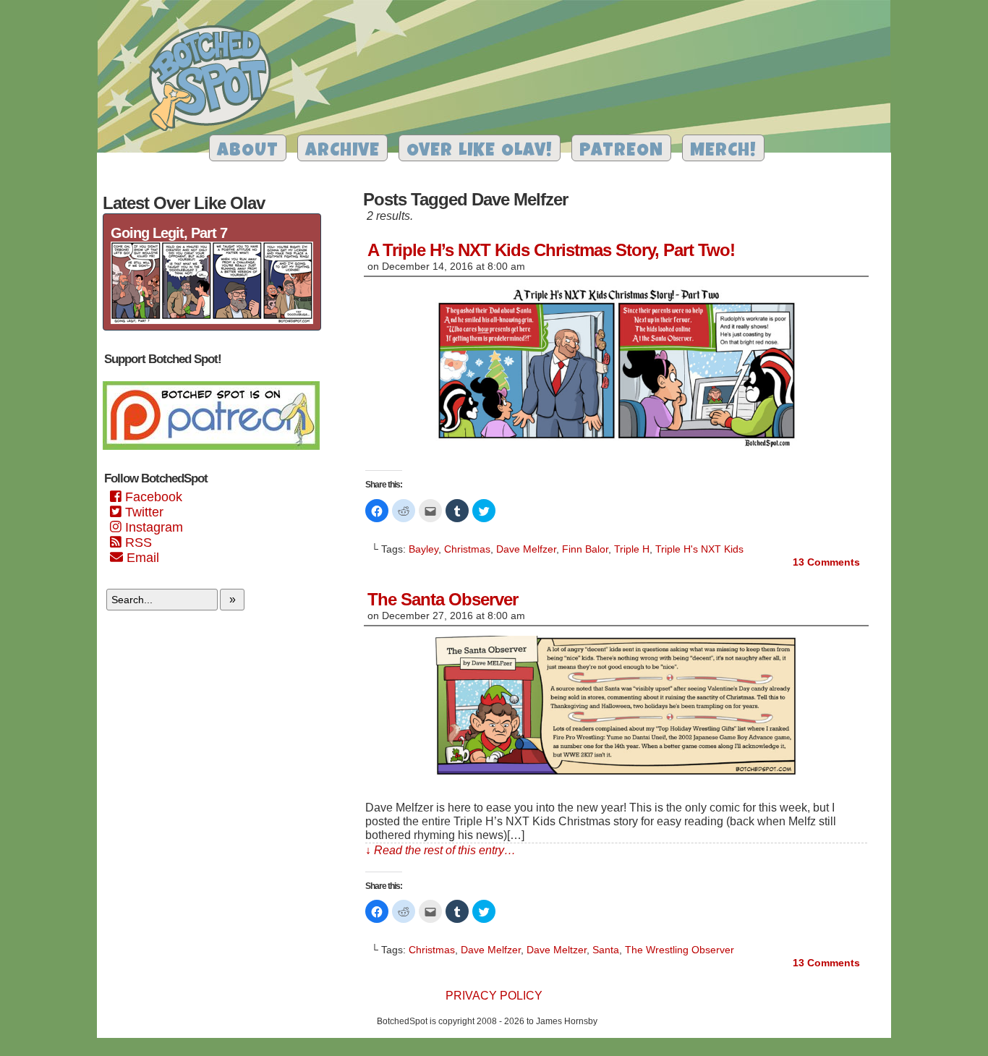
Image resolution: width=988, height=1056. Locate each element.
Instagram (152, 527)
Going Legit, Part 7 (169, 233)
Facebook (152, 497)
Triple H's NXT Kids (699, 549)
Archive (342, 151)
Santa (605, 949)
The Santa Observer (442, 599)
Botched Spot (215, 80)
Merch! (723, 151)
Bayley (423, 549)
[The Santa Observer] (616, 776)
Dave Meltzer (557, 949)
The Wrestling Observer (679, 949)
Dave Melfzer (526, 549)
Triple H (632, 549)
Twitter (142, 512)
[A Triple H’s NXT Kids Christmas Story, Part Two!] (616, 449)
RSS (137, 542)
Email (141, 557)
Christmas (467, 549)
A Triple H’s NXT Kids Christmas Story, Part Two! (551, 250)
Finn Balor (585, 549)
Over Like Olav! (479, 151)
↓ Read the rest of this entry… (440, 850)
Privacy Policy (494, 995)
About (247, 151)
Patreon (621, 151)
